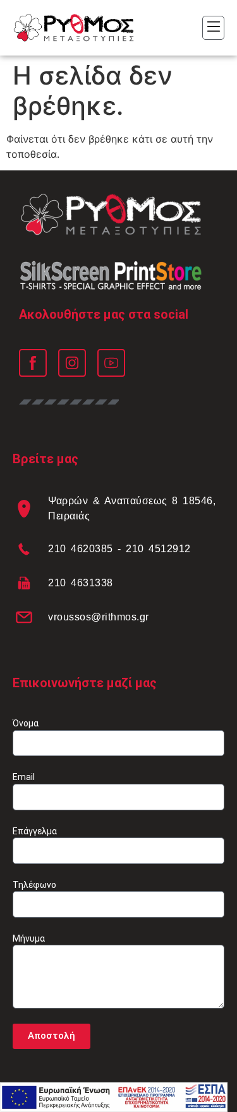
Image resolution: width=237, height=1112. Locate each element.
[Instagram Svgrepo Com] (72, 363)
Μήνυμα (29, 938)
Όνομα (26, 723)
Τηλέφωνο (34, 885)
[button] (213, 28)
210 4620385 (80, 548)
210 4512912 (158, 548)
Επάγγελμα (35, 831)
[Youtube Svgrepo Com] (111, 363)
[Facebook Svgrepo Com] (33, 363)
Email (24, 777)
